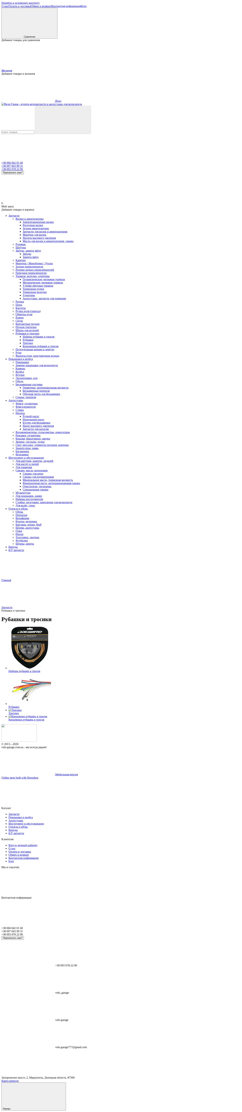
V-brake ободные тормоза (38, 285)
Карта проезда (10, 1080)
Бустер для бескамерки (36, 422)
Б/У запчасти (16, 550)
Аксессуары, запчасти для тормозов (44, 298)
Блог (84, 6)
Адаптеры (29, 295)
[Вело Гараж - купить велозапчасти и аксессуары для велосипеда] (19, 740)
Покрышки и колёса (21, 358)
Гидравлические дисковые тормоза (44, 279)
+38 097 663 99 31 (12, 165)
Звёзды (27, 253)
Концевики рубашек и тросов (40, 346)
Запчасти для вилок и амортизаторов (45, 231)
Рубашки (28, 339)
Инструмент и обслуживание (26, 457)
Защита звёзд (30, 257)
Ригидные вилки (33, 225)
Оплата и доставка (19, 6)
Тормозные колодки (35, 292)
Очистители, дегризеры (37, 486)
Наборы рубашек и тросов (38, 336)
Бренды (13, 546)
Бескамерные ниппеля (36, 390)
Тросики (28, 343)
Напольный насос (33, 419)
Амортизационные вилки (38, 221)
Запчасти (14, 215)
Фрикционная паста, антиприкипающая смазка (51, 483)
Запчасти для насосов (36, 429)
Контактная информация (66, 6)
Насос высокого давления (38, 425)
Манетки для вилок (34, 234)
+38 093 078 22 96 (12, 169)
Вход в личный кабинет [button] (23, 845)
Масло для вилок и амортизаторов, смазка (48, 241)
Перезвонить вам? (12, 172)
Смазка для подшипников (38, 476)
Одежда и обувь (18, 508)
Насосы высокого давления (39, 237)
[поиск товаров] (63, 120)
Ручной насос (31, 416)
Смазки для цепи (33, 473)
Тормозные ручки (33, 288)
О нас (4, 6)
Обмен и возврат (41, 6)
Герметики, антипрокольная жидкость (46, 387)
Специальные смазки (35, 489)
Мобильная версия (66, 774)
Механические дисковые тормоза (43, 282)
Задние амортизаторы (36, 228)
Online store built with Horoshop (19, 777)
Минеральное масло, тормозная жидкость (48, 480)
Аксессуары (16, 400)
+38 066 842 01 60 (12, 162)
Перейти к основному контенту (20, 2)
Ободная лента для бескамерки (41, 393)
